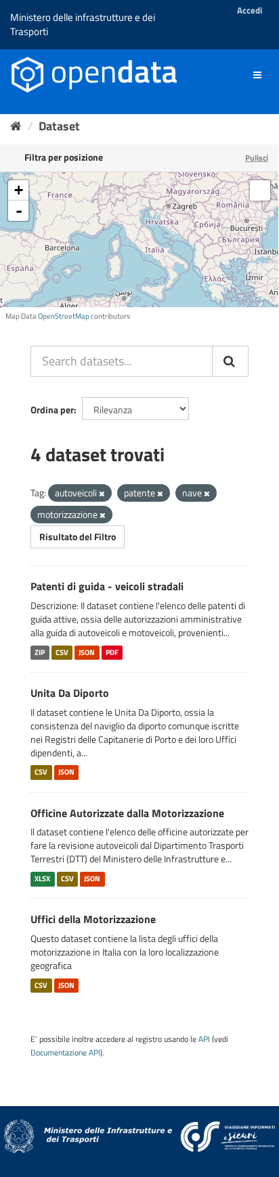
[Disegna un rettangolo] (260, 190)
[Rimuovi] (102, 493)
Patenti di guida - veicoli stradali (107, 586)
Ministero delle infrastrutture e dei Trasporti (82, 24)
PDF (112, 652)
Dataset (59, 126)
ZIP (40, 652)
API (204, 1039)
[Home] (16, 126)
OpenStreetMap (63, 316)
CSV (62, 652)
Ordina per (52, 409)
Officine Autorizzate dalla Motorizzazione (127, 813)
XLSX (42, 878)
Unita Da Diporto (69, 693)
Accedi (249, 10)
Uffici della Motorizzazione (93, 919)
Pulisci (256, 157)
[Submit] (230, 361)
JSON (87, 652)
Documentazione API (65, 1053)
